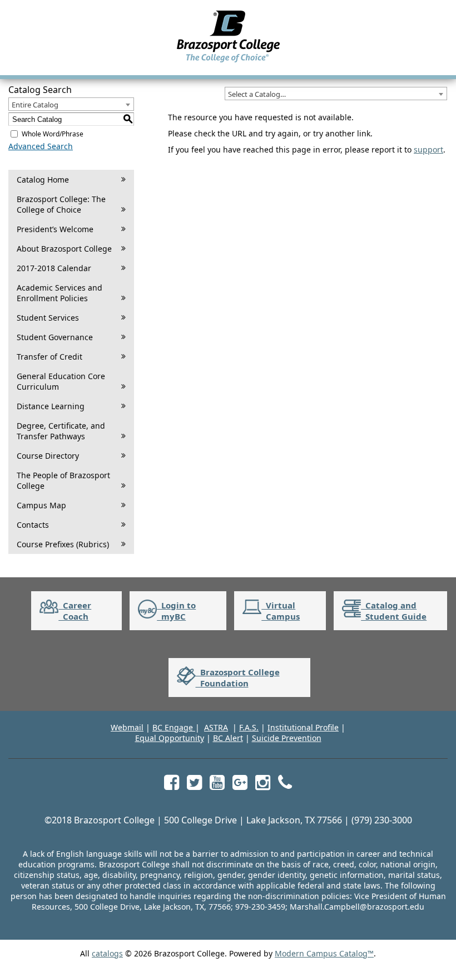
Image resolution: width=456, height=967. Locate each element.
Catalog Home (43, 179)
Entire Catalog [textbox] (35, 105)
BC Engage (173, 727)
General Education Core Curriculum (61, 381)
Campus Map (41, 505)
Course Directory (48, 455)
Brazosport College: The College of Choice (61, 204)
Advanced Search (40, 146)
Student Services (48, 317)
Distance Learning (51, 406)
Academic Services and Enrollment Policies (59, 292)
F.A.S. (249, 727)
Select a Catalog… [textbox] (257, 94)
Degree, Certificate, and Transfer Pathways (61, 430)
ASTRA (216, 727)
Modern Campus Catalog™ (324, 953)
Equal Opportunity (169, 738)
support (428, 149)
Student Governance (55, 337)
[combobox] (336, 93)
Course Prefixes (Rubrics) (63, 544)
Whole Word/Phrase (52, 134)
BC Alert (228, 738)
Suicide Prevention (286, 738)
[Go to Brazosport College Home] (228, 62)
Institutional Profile (303, 727)
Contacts (33, 524)
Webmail (127, 727)
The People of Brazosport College (63, 480)
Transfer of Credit (49, 356)
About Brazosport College (64, 248)
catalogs (107, 953)
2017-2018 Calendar (54, 268)
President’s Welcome (55, 229)
